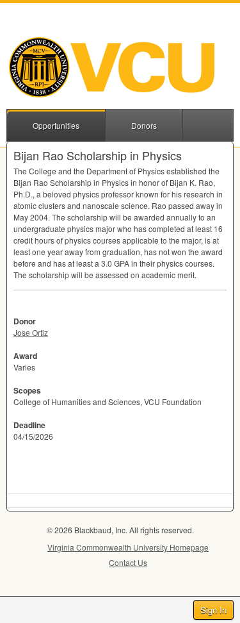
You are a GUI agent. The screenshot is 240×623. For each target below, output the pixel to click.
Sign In (213, 610)
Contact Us (128, 562)
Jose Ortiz (30, 332)
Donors (144, 125)
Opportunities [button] (56, 125)
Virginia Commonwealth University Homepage (128, 547)
